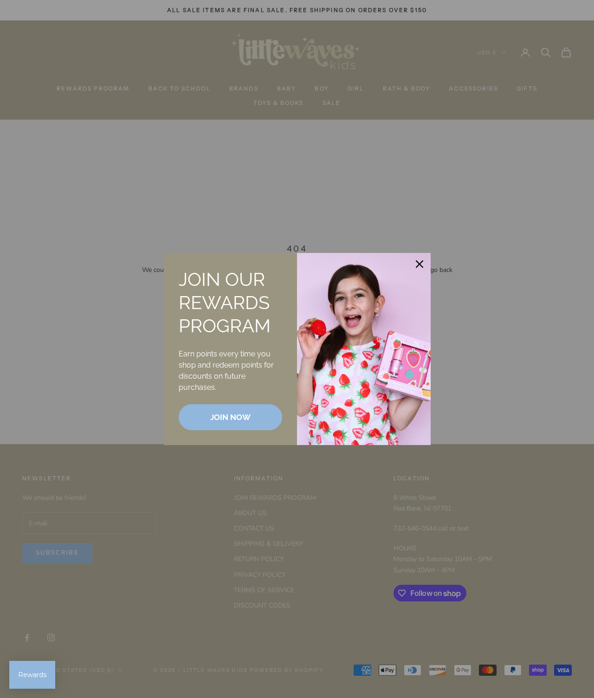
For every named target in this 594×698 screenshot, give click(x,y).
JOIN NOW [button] (230, 417)
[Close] (419, 264)
